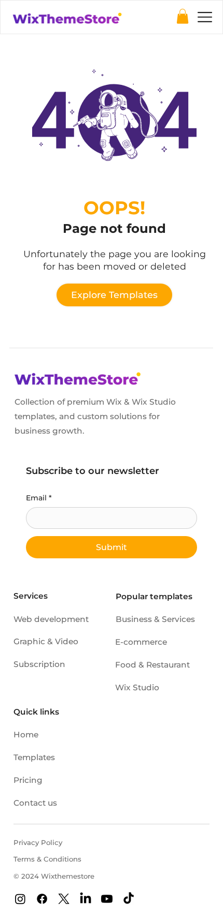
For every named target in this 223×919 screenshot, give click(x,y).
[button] (182, 16)
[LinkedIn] (85, 899)
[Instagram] (20, 899)
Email (39, 497)
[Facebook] (42, 899)
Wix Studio (137, 687)
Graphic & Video (45, 641)
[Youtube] (107, 899)
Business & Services (155, 619)
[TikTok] (128, 899)
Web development (51, 619)
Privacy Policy (37, 842)
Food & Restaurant (152, 665)
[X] (64, 899)
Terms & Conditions (47, 859)
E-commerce (141, 642)
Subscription (39, 664)
